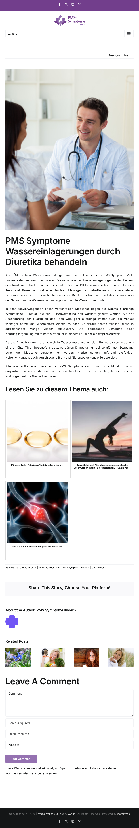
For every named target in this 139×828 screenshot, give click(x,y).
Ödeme (113, 309)
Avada (71, 813)
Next (127, 55)
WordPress (123, 813)
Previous (114, 55)
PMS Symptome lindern (22, 567)
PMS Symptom (113, 275)
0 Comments (99, 567)
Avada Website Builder (51, 813)
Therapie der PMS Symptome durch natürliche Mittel (78, 366)
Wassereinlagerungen (97, 280)
